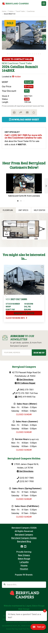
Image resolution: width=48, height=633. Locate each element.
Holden (17, 76)
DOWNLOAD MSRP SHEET (25, 119)
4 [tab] (14, 54)
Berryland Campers (24, 534)
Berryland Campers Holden (24, 538)
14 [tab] (34, 54)
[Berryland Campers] (15, 3)
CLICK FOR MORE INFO (15, 318)
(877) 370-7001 (22, 393)
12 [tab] (30, 54)
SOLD (10, 23)
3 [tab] (12, 54)
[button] (46, 185)
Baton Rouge (24, 558)
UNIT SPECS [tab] (23, 210)
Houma (24, 565)
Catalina (17, 66)
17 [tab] (40, 54)
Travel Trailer (20, 11)
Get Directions (26, 379)
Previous (4, 38)
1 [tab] (8, 54)
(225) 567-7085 (27, 478)
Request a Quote (24, 313)
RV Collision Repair (26, 383)
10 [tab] (26, 54)
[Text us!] (38, 627)
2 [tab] (10, 54)
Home (4, 11)
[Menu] (43, 3)
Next (44, 38)
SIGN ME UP (39, 352)
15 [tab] (36, 54)
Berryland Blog (24, 541)
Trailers (11, 11)
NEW (4, 63)
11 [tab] (28, 54)
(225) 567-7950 (27, 481)
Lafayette (24, 562)
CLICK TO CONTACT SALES (17, 59)
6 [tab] (18, 54)
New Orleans (24, 555)
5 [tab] (16, 54)
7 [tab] (20, 54)
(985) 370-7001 (27, 389)
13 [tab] (32, 54)
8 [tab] (22, 54)
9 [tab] (24, 54)
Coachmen (31, 11)
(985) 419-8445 (25, 397)
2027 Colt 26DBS (16, 299)
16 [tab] (38, 54)
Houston (24, 569)
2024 (5, 66)
